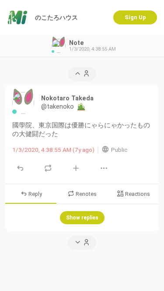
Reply (34, 194)
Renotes (85, 194)
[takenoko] (23, 103)
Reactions (137, 194)
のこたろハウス (56, 17)
